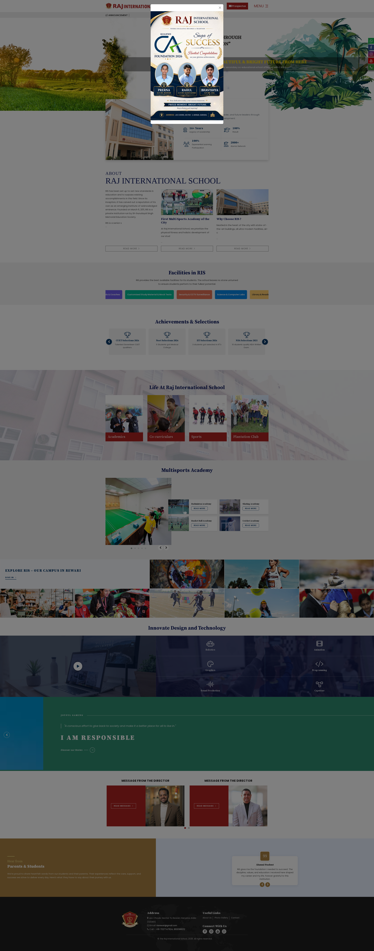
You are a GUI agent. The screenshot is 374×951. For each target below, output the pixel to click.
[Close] (220, 7)
